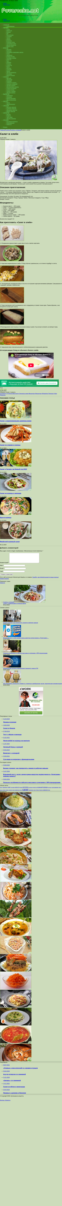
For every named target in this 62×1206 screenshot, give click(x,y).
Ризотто (8, 59)
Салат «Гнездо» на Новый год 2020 (13, 469)
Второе (5, 48)
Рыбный (8, 81)
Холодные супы (11, 43)
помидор (17, 790)
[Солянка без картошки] (15, 935)
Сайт (1, 571)
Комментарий (4, 562)
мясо (60, 787)
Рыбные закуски (11, 108)
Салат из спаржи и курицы (10, 445)
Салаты (6, 76)
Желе (8, 102)
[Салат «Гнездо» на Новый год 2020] (15, 466)
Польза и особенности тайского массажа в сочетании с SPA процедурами (25, 653)
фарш (37, 790)
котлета (25, 787)
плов (13, 790)
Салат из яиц (10, 89)
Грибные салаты (11, 82)
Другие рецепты (11, 45)
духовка (13, 787)
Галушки (9, 69)
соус (35, 790)
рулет (20, 789)
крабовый (31, 787)
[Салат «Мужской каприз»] (15, 809)
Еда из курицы (5, 517)
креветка (35, 787)
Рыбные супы (10, 42)
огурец (4, 790)
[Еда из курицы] (15, 514)
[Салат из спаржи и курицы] (15, 442)
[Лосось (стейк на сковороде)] (15, 827)
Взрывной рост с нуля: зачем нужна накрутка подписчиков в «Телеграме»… (26, 638)
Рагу (7, 61)
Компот (8, 115)
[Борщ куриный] (15, 1043)
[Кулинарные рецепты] (19, 16)
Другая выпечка (11, 100)
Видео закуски (10, 111)
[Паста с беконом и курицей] (15, 1007)
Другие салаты (10, 92)
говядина (5, 787)
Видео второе (10, 75)
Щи (7, 33)
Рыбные (8, 51)
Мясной (8, 78)
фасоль (41, 789)
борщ (1, 787)
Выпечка (6, 94)
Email (2, 568)
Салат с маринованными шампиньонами (15, 421)
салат (1, 389)
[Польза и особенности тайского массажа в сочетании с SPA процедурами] (12, 651)
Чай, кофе (9, 117)
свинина (31, 790)
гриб (9, 787)
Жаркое (8, 62)
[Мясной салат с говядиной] (15, 953)
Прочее (6, 120)
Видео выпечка (11, 98)
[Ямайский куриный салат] (15, 538)
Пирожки (9, 97)
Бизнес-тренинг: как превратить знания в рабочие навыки (20, 622)
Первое (5, 27)
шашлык (45, 790)
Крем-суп (9, 30)
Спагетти (9, 65)
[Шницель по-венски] (15, 881)
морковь (49, 787)
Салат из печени (11, 88)
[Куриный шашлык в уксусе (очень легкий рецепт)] (15, 917)
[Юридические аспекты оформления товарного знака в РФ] (12, 667)
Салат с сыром (10, 91)
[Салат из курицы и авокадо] (15, 490)
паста (10, 790)
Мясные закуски (11, 107)
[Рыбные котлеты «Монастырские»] (15, 845)
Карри (8, 71)
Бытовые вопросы (12, 121)
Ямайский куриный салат (10, 541)
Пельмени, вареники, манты (14, 52)
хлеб (5, 389)
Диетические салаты (12, 87)
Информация (10, 26)
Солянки (9, 36)
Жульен (8, 68)
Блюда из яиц (10, 56)
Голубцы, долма (11, 58)
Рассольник (9, 35)
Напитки (6, 113)
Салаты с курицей (11, 84)
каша (21, 787)
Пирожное (9, 95)
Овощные (9, 55)
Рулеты (8, 64)
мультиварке (55, 787)
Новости (9, 124)
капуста (17, 787)
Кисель (8, 114)
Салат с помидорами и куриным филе (14, 603)
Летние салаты (10, 85)
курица (45, 787)
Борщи (8, 32)
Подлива (9, 74)
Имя (1, 565)
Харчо (8, 38)
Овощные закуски (11, 110)
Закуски (6, 105)
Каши (8, 66)
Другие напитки (11, 118)
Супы (8, 29)
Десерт (5, 101)
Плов (8, 53)
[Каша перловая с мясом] (15, 863)
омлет (7, 790)
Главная (2, 130)
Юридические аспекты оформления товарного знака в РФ (20, 668)
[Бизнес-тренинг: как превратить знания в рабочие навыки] (12, 621)
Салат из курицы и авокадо (10, 493)
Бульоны (9, 40)
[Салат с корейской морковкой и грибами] (15, 971)
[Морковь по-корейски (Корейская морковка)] (15, 989)
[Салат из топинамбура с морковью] (15, 899)
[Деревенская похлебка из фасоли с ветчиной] (15, 1061)
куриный (40, 787)
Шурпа (8, 39)
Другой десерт (10, 104)
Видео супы (10, 46)
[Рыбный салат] (15, 1025)
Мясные (8, 49)
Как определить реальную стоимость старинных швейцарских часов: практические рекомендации (32, 683)
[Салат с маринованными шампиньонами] (15, 417)
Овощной (9, 79)
